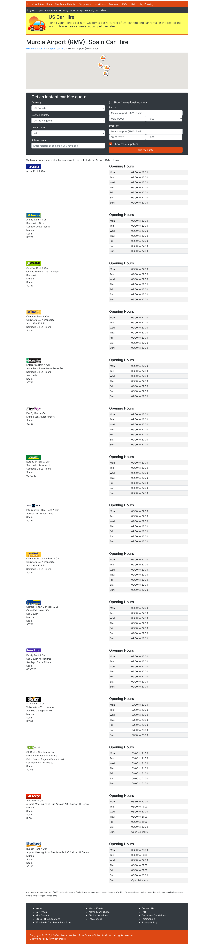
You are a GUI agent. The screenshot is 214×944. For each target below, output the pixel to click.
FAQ (124, 4)
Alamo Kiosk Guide (99, 911)
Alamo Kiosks (96, 908)
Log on (31, 10)
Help (133, 4)
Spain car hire (57, 48)
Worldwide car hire (36, 48)
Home (49, 4)
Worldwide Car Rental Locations (53, 922)
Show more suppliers (126, 144)
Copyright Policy (39, 938)
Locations (99, 4)
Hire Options (42, 915)
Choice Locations (98, 915)
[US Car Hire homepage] (36, 23)
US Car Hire (35, 4)
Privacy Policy (149, 922)
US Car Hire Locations (48, 918)
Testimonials (148, 918)
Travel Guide (95, 918)
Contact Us (148, 908)
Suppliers (84, 4)
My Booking (146, 4)
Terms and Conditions (154, 915)
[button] (100, 65)
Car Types (41, 911)
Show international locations (130, 102)
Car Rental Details (65, 4)
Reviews (113, 4)
